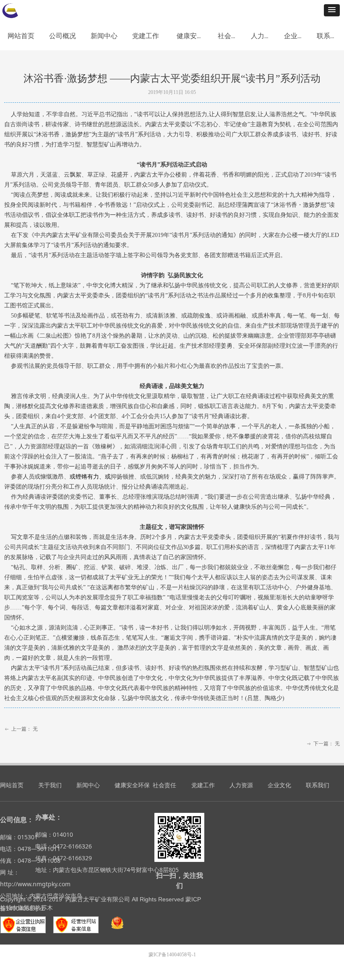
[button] (332, 10)
